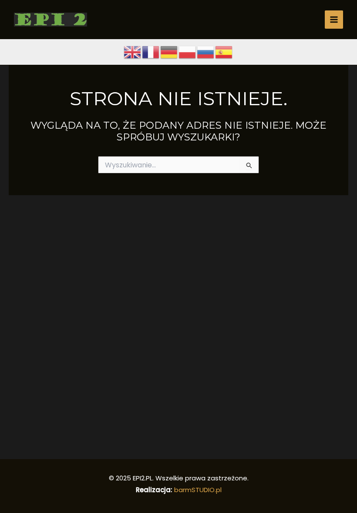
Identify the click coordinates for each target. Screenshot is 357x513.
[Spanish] (224, 51)
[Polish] (187, 51)
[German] (169, 51)
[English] (133, 51)
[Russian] (206, 51)
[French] (151, 51)
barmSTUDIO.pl (198, 489)
